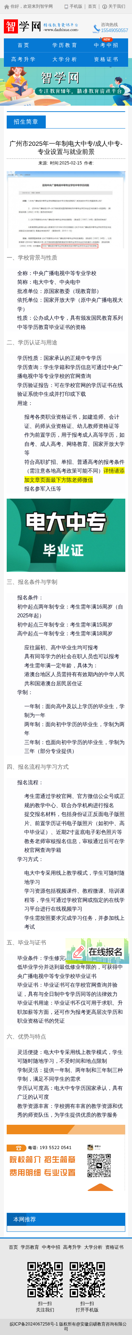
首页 (92, 6)
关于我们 (116, 6)
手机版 (76, 6)
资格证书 (107, 59)
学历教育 (65, 45)
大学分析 (65, 59)
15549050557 (114, 30)
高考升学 (24, 59)
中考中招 (107, 43)
